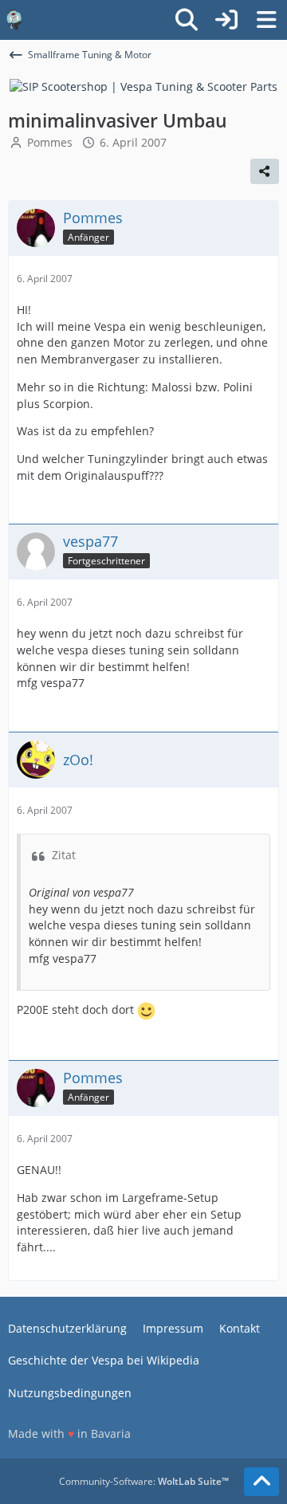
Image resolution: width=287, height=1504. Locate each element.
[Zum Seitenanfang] (261, 1481)
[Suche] (186, 20)
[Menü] (266, 20)
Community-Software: (144, 1481)
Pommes (50, 142)
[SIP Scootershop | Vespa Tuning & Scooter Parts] (143, 85)
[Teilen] (264, 171)
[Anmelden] (226, 20)
